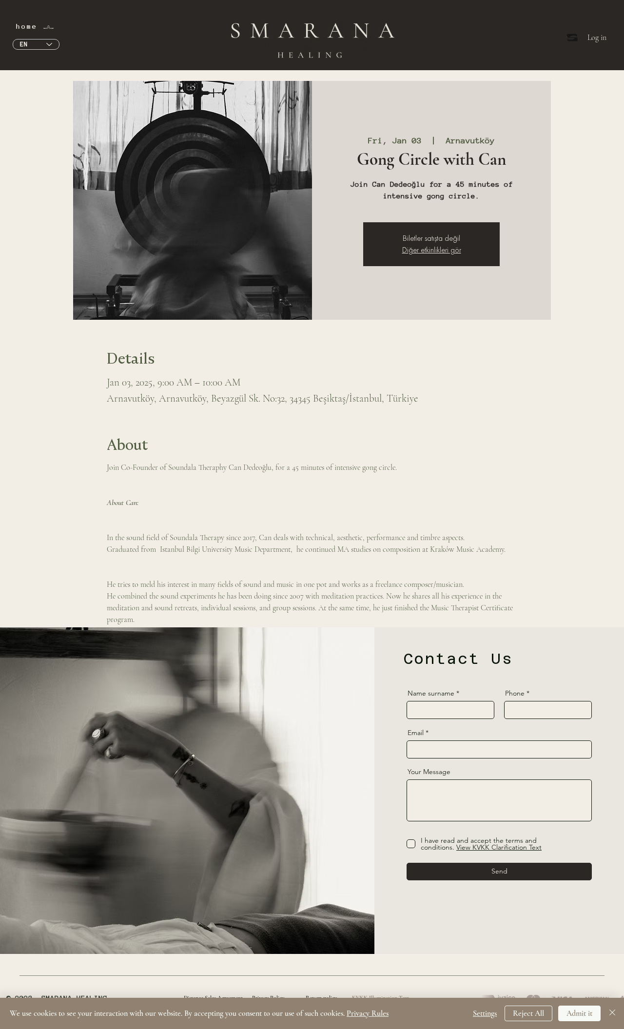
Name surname (431, 693)
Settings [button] (485, 1013)
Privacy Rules (368, 1013)
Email (416, 732)
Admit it (579, 1013)
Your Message (429, 771)
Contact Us (458, 658)
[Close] (612, 1013)
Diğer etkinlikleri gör (431, 250)
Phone (515, 693)
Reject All (528, 1013)
